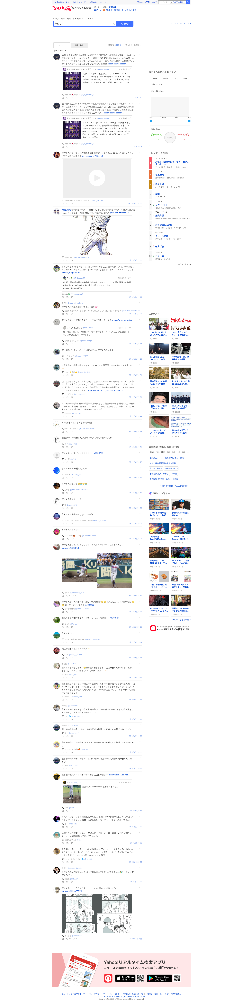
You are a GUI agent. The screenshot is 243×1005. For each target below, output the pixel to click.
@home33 (88, 859)
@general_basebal (75, 868)
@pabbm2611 (73, 706)
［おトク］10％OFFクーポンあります (120, 10)
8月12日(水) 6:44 (135, 416)
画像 (63, 19)
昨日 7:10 (138, 98)
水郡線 (175, 479)
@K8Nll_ (73, 459)
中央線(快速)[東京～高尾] (160, 479)
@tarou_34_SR (84, 372)
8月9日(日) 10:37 (135, 768)
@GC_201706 (97, 200)
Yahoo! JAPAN (143, 2)
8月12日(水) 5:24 (135, 642)
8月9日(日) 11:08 (135, 736)
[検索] (188, 2)
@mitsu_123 (76, 782)
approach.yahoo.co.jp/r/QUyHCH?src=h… (106, 390)
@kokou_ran (77, 697)
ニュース (89, 19)
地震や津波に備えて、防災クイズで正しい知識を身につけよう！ (81, 2)
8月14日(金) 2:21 (135, 375)
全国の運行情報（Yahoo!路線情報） (174, 486)
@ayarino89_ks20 (77, 593)
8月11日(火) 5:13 (135, 677)
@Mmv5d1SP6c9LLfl (83, 609)
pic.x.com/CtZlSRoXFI (71, 548)
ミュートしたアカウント (181, 23)
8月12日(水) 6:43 (135, 432)
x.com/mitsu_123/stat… (119, 775)
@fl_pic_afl (76, 413)
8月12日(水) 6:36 (135, 508)
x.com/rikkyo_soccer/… (118, 64)
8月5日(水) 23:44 (135, 862)
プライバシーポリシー (92, 994)
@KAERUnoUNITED (86, 429)
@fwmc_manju (88, 328)
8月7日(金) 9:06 (136, 843)
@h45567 (74, 879)
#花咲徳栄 (89, 605)
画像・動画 (79, 45)
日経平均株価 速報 (179, 2)
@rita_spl (84, 749)
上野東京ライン (156, 458)
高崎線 (174, 474)
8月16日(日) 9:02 (135, 260)
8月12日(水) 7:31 (135, 397)
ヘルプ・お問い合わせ (172, 994)
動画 (69, 19)
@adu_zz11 (73, 674)
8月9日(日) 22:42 (135, 699)
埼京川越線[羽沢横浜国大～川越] (163, 463)
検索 (126, 24)
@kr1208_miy (76, 475)
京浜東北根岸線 (156, 468)
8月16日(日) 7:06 (135, 314)
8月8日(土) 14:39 (135, 827)
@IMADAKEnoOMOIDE (79, 490)
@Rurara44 (74, 624)
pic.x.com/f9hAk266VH (72, 891)
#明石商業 (66, 210)
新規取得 (112, 7)
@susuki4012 (72, 444)
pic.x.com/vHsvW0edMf (92, 156)
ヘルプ (154, 2)
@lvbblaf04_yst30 (89, 536)
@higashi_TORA (81, 356)
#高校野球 (98, 453)
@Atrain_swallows (92, 639)
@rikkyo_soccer (103, 69)
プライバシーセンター (112, 994)
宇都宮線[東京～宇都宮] (159, 474)
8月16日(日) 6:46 (135, 344)
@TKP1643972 (77, 716)
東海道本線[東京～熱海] (174, 458)
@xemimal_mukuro (75, 303)
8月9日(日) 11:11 (135, 719)
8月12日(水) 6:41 (135, 477)
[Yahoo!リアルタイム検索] (72, 6)
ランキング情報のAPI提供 (108, 996)
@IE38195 (72, 664)
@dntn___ (81, 840)
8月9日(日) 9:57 (136, 811)
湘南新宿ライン (171, 468)
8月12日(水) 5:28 (135, 612)
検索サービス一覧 (154, 994)
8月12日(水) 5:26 (135, 627)
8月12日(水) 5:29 (135, 596)
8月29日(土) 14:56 (135, 203)
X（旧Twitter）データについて (133, 996)
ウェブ (56, 19)
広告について (137, 994)
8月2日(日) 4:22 (136, 882)
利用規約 (126, 994)
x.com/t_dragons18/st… (72, 272)
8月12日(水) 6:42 (135, 447)
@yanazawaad (79, 394)
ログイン (97, 10)
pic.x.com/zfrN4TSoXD (120, 213)
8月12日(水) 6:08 (135, 523)
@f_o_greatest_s (87, 95)
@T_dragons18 (79, 278)
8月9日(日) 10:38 (135, 752)
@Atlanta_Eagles (99, 520)
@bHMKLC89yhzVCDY (131, 311)
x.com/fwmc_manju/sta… (123, 320)
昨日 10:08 (138, 147)
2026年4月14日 (136, 939)
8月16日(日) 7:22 (135, 297)
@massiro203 (77, 936)
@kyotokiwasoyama (81, 257)
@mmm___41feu (75, 655)
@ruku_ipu (72, 824)
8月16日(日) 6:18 (135, 359)
